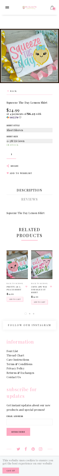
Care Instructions (18, 359)
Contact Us (14, 377)
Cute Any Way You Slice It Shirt (39, 289)
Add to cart (15, 299)
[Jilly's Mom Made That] (29, 7)
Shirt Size (12, 136)
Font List (12, 351)
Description (29, 190)
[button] (29, 115)
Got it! (11, 470)
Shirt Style (13, 125)
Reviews (29, 199)
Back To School (15, 283)
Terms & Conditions (19, 364)
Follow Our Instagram (29, 325)
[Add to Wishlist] (26, 286)
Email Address (15, 416)
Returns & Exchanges (20, 373)
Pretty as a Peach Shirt (14, 288)
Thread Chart (15, 355)
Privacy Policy (15, 368)
